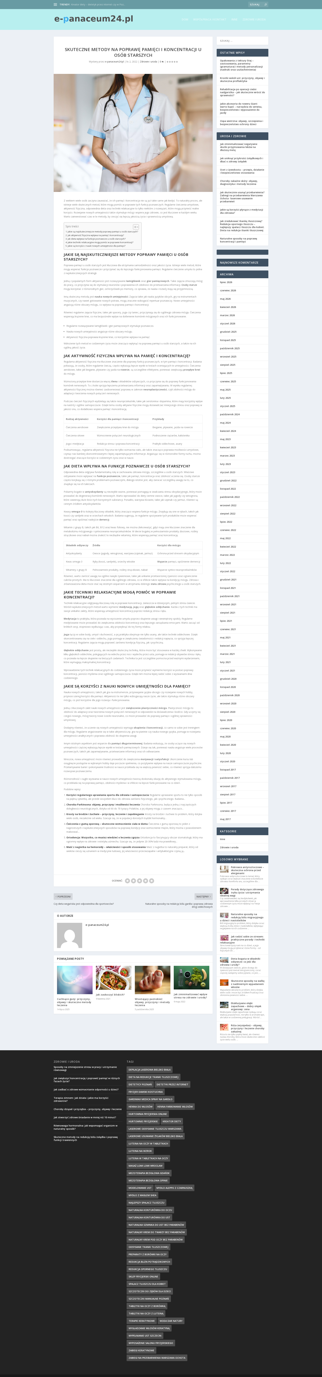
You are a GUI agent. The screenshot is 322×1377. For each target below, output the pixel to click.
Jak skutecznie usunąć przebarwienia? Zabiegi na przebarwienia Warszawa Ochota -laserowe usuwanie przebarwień (242, 197)
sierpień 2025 (227, 364)
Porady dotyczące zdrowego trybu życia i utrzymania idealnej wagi (242, 892)
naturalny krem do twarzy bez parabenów (157, 1232)
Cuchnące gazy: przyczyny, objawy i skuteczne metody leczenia (74, 1002)
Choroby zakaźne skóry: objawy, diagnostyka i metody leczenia (239, 182)
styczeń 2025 (227, 406)
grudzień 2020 (228, 678)
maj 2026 (225, 298)
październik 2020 (230, 695)
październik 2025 (230, 348)
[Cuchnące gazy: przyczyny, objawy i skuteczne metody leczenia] (75, 980)
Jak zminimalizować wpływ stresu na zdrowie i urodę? (190, 996)
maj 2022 (225, 538)
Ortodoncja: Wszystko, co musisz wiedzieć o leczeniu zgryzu (103, 837)
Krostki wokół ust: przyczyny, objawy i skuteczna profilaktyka (242, 79)
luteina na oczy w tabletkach (148, 1143)
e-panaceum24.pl (114, 61)
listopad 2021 (228, 588)
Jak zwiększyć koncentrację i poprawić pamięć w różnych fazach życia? (87, 1080)
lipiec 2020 (226, 720)
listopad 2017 (228, 769)
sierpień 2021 (227, 612)
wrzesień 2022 (228, 505)
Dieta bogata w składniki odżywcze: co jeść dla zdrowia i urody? (240, 961)
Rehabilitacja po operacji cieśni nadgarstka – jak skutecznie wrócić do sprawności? (242, 92)
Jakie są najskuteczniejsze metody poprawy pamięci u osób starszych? (103, 231)
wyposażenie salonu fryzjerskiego (151, 1343)
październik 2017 (230, 777)
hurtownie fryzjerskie (143, 1121)
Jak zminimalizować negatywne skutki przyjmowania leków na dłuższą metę (238, 147)
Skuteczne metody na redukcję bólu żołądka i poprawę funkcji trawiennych (86, 1138)
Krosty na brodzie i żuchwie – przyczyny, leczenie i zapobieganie (105, 814)
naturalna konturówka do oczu (150, 1210)
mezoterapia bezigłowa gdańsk (149, 1173)
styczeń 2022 (227, 571)
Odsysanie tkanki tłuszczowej (148, 1247)
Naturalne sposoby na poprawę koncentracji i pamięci (238, 240)
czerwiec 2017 (228, 810)
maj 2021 (225, 637)
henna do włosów (140, 1106)
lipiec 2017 (226, 802)
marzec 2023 (227, 455)
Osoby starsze (189, 284)
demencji (104, 519)
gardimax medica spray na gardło (150, 1099)
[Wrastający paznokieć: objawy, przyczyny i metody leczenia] (152, 980)
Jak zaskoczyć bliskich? (110, 994)
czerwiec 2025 (228, 381)
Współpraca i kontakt (209, 19)
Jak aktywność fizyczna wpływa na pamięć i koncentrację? (96, 235)
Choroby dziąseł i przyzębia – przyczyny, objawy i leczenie (88, 1109)
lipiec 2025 (226, 373)
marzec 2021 (227, 654)
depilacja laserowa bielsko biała (150, 1069)
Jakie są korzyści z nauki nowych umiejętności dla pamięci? (96, 245)
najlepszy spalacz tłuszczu (146, 1202)
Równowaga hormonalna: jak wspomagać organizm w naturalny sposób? (85, 1127)
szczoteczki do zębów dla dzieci (150, 1291)
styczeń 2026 (227, 323)
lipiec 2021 (226, 620)
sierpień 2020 (227, 711)
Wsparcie (162, 561)
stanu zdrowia (158, 583)
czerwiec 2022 (228, 530)
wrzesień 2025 (228, 356)
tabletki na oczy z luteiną (146, 1313)
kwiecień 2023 (228, 447)
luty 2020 (225, 753)
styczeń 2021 (227, 670)
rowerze (125, 369)
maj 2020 (225, 736)
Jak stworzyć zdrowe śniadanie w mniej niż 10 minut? (85, 1117)
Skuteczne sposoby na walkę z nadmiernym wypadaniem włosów (247, 983)
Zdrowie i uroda (254, 19)
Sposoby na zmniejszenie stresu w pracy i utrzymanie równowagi (85, 1068)
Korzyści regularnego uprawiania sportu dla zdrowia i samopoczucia (107, 795)
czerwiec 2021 (228, 629)
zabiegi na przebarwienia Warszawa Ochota (157, 1357)
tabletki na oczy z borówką (147, 1306)
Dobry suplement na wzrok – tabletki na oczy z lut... (99, 4)
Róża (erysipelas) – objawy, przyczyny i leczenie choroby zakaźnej (247, 1028)
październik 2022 (230, 497)
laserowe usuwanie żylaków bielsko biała (156, 1136)
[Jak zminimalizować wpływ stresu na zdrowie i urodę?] (191, 978)
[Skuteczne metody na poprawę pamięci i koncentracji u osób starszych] (133, 133)
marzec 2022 (227, 554)
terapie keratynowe (142, 1320)
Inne (234, 19)
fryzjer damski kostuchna (146, 1091)
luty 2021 (225, 662)
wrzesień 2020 (228, 703)
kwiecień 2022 (228, 546)
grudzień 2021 (228, 579)
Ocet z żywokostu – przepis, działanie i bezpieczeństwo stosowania (242, 171)
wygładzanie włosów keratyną (149, 1328)
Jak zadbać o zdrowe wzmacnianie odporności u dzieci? (86, 1089)
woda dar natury (171, 1320)
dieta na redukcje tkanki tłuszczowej (153, 1077)
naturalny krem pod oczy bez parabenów (156, 1239)
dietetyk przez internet (172, 1084)
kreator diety (172, 1121)
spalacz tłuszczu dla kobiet (147, 1283)
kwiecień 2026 (228, 307)
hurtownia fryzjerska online (148, 1114)
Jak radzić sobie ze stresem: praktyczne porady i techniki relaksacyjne (242, 939)
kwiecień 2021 (228, 645)
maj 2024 (225, 422)
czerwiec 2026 (228, 290)
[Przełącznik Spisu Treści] (134, 227)
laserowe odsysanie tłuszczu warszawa (155, 1128)
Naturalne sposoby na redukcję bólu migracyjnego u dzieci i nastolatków (241, 917)
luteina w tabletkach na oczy (148, 1158)
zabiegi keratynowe (141, 1350)
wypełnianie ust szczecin (145, 1335)
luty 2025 (225, 397)
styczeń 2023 (227, 472)
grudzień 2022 (228, 480)
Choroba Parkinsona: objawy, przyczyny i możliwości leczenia (103, 804)
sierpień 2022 (227, 513)
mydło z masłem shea (142, 1195)
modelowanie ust (140, 1187)
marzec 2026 (227, 315)
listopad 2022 (228, 488)
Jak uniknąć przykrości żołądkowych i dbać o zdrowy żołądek (241, 160)
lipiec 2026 (226, 282)
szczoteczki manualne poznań (149, 1298)
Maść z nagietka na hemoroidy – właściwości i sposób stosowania (106, 847)
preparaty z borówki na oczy (148, 1254)
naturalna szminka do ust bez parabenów (156, 1224)
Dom (185, 19)
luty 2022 (225, 563)
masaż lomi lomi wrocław (145, 1165)
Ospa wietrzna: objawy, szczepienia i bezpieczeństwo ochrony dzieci (241, 122)
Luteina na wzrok (140, 1151)
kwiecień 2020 (228, 744)
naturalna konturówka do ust (149, 1217)
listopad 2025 (228, 340)
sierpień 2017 (227, 794)
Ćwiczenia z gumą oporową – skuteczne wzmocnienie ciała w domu (107, 823)
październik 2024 (230, 414)
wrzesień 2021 (228, 604)
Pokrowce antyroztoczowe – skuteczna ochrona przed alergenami (247, 870)
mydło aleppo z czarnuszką (174, 1187)
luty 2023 (225, 464)
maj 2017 (225, 819)
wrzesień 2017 (228, 786)
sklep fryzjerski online (143, 1276)
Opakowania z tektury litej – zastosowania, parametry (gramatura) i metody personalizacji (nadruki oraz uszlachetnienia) (241, 65)
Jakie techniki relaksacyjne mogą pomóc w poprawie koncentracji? (100, 242)
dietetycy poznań (140, 1084)
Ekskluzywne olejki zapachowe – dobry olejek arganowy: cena (246, 1006)
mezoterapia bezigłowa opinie (148, 1180)
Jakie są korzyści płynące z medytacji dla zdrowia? (241, 211)
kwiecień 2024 (228, 431)
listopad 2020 (228, 687)
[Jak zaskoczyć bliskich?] (113, 978)
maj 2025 (225, 389)
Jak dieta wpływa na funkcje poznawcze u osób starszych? (97, 238)
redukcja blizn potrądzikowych (149, 1261)
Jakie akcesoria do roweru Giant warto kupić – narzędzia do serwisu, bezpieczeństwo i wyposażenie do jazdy (241, 108)
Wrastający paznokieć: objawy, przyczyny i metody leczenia (152, 1002)
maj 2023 (225, 439)
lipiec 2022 (226, 521)
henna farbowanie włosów (175, 1106)
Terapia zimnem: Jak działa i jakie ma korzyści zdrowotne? (81, 1099)
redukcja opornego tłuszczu (148, 1269)
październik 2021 (230, 596)
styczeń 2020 (227, 761)
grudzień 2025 (228, 331)
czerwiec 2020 (228, 728)
